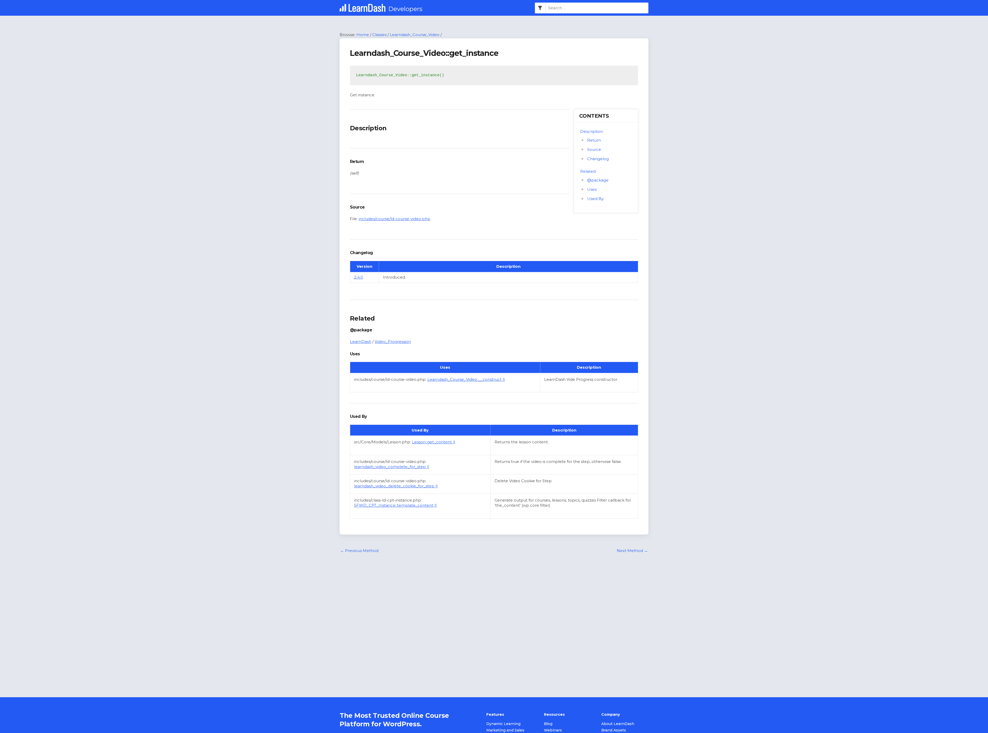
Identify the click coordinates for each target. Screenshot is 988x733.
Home (362, 34)
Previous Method (359, 550)
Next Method (632, 550)
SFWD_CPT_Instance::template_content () (395, 505)
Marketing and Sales (505, 730)
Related (588, 171)
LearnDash (360, 341)
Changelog (598, 158)
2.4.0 (358, 277)
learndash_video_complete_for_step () (391, 466)
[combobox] (596, 8)
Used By (595, 198)
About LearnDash (617, 723)
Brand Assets (613, 730)
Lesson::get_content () (433, 441)
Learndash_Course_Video (414, 34)
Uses (592, 189)
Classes (379, 34)
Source (594, 149)
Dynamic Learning (503, 723)
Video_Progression (393, 341)
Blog (548, 723)
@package (597, 180)
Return (594, 140)
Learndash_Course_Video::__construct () (466, 379)
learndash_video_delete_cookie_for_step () (396, 486)
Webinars (553, 730)
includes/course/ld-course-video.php (394, 218)
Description (591, 131)
